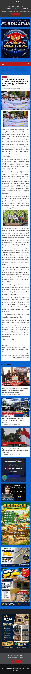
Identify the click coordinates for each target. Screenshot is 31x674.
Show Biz (10, 4)
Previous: (15, 348)
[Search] (28, 63)
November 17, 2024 (15, 88)
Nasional (16, 4)
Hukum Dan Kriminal (14, 6)
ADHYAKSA (5, 382)
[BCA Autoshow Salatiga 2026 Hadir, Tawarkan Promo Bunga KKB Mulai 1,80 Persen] (15, 407)
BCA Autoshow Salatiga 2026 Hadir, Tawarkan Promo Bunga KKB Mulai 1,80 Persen (14, 420)
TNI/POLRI (5, 444)
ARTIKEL (4, 4)
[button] (2, 64)
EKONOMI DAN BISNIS (10, 8)
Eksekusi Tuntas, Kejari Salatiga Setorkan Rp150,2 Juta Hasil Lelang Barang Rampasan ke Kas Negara (15, 390)
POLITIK (25, 8)
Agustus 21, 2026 (13, 394)
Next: (15, 355)
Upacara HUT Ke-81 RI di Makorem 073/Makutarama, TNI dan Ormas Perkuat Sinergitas (15, 450)
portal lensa (6, 88)
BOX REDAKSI (11, 11)
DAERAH (26, 4)
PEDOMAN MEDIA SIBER (23, 11)
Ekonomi (20, 8)
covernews (22, 668)
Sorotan (21, 4)
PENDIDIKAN (21, 443)
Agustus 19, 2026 (13, 454)
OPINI (21, 6)
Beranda (4, 11)
